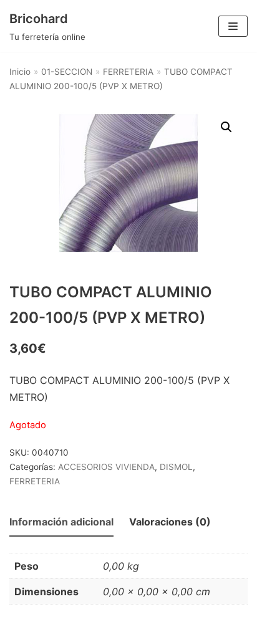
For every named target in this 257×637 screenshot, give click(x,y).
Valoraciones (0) (170, 521)
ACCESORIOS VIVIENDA (106, 467)
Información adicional (61, 521)
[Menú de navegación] (233, 26)
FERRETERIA (128, 72)
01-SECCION (66, 72)
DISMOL (176, 467)
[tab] (61, 523)
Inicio (20, 72)
